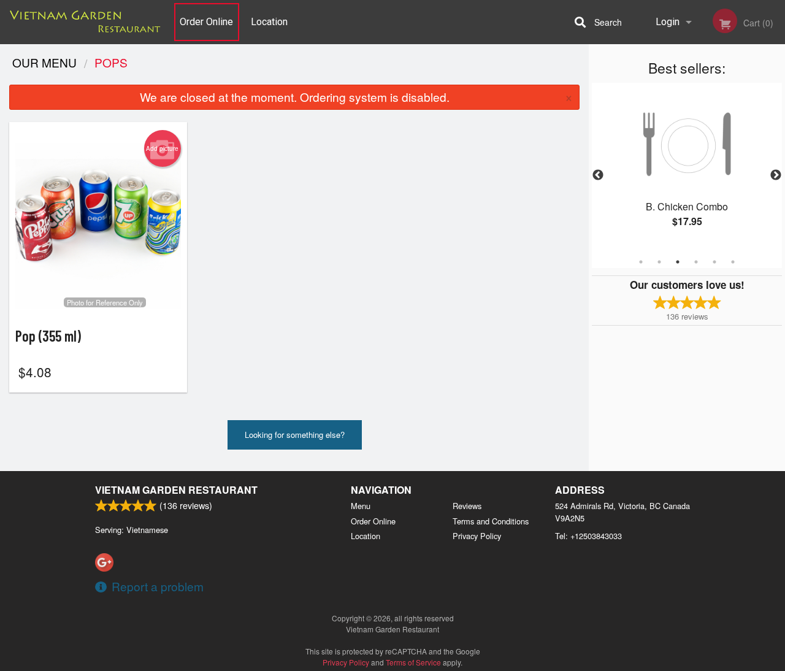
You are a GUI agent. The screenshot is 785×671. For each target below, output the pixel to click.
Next (776, 175)
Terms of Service (413, 662)
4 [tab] (696, 262)
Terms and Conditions (491, 521)
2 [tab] (659, 262)
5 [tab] (714, 262)
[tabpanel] (687, 168)
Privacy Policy (477, 536)
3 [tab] (678, 262)
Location (269, 22)
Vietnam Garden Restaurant (176, 490)
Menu (360, 506)
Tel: (588, 536)
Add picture (162, 148)
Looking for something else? (295, 434)
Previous (598, 175)
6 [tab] (733, 262)
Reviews (467, 506)
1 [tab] (641, 262)
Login (668, 22)
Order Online (206, 22)
